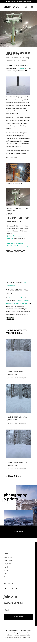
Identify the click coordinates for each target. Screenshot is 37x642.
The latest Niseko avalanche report (18, 246)
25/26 (16, 378)
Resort (6, 570)
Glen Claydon (13, 58)
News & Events (8, 560)
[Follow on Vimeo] (16, 588)
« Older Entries (13, 476)
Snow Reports (11, 61)
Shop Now (18, 532)
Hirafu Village (21, 68)
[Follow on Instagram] (9, 588)
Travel (6, 567)
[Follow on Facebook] (5, 588)
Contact (6, 577)
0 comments (22, 61)
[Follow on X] (12, 588)
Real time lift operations (15, 243)
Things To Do (8, 564)
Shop (5, 573)
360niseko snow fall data (17, 298)
